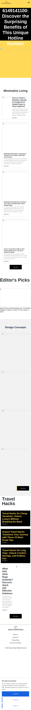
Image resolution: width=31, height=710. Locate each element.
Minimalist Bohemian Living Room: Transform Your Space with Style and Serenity (15, 155)
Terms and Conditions (15, 642)
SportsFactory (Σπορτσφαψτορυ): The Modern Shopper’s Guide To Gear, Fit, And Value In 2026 (15, 310)
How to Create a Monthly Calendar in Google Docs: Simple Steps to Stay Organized (19, 102)
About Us (15, 634)
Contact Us (15, 637)
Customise (16, 699)
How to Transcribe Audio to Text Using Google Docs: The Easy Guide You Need (14, 250)
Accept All (15, 694)
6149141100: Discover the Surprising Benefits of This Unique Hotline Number (15, 27)
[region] (15, 694)
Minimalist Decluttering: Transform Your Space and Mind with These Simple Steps (15, 203)
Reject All (15, 705)
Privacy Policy (15, 640)
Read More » (15, 117)
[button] (28, 2)
